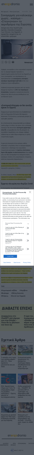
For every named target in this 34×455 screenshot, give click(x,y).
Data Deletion (7, 262)
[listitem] (17, 224)
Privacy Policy (27, 262)
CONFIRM (10, 256)
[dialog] (17, 227)
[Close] (30, 192)
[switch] (27, 228)
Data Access (17, 262)
